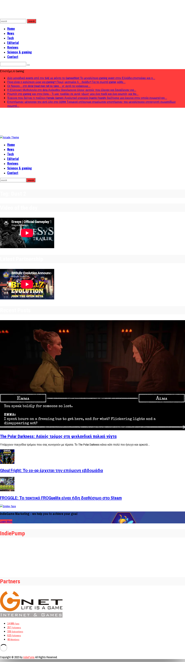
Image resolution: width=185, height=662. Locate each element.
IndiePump (29, 657)
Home (11, 28)
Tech (10, 38)
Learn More (6, 521)
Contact (12, 56)
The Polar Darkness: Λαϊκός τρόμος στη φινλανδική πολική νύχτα (58, 436)
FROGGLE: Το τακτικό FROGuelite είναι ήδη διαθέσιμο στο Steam (61, 498)
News (10, 33)
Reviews (12, 47)
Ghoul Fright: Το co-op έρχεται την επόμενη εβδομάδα (51, 470)
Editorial (13, 42)
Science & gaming (19, 52)
